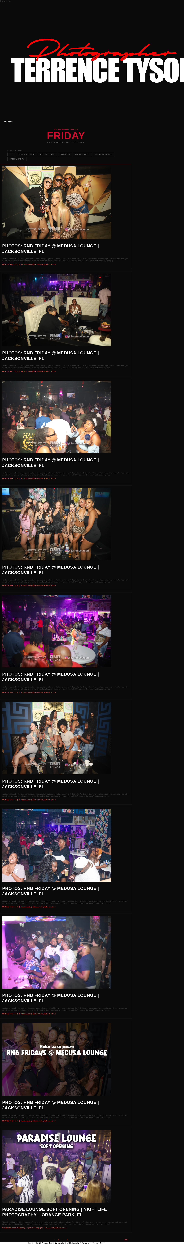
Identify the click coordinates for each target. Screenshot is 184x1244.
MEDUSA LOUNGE (47, 154)
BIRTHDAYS (65, 154)
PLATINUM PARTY (82, 154)
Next (126, 1240)
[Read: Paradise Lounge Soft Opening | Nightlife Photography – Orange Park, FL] (56, 1202)
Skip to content (5, 1)
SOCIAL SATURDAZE (103, 154)
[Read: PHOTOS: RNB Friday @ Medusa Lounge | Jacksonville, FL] (56, 238)
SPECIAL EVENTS (17, 159)
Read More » (29, 264)
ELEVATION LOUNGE (26, 154)
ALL (11, 154)
